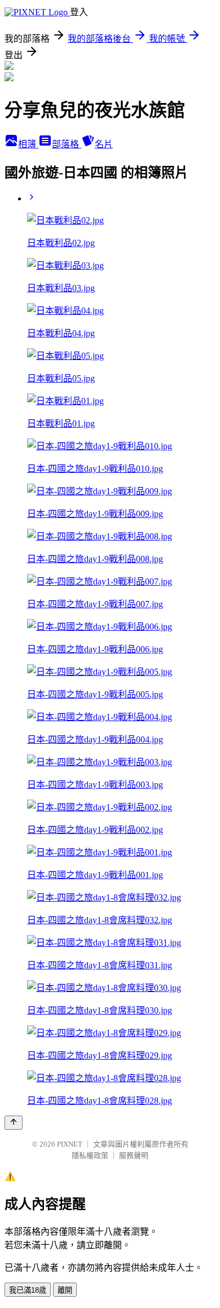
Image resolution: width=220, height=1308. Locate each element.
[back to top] (14, 1123)
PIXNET (69, 1144)
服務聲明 (133, 1155)
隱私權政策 (90, 1155)
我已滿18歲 (27, 1290)
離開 (65, 1290)
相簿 (28, 144)
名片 (104, 144)
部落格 (66, 144)
